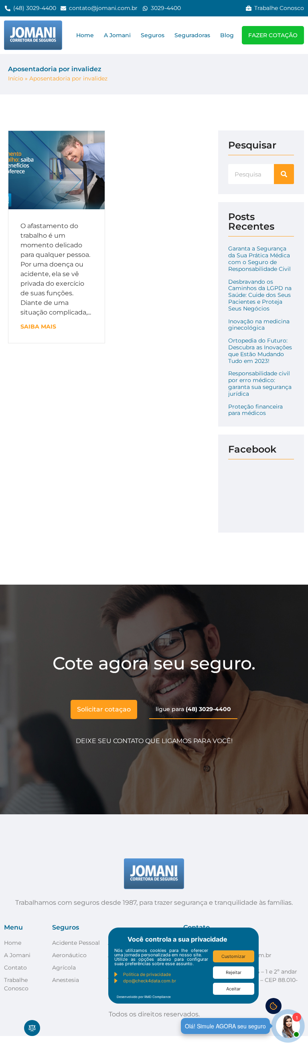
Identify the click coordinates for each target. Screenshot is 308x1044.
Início (15, 78)
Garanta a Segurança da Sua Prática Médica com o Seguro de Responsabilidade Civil (259, 258)
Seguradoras (192, 35)
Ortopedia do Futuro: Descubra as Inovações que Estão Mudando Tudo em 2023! (260, 350)
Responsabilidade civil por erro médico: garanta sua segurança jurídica (260, 383)
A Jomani (117, 35)
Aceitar (233, 989)
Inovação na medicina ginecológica (259, 325)
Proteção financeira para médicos (255, 410)
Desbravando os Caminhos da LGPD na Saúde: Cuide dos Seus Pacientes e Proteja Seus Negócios (260, 295)
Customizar (233, 956)
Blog (227, 35)
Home (85, 35)
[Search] (284, 174)
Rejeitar (233, 972)
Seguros (152, 35)
